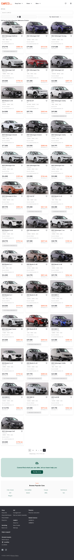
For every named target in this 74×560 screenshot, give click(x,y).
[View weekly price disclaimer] (22, 48)
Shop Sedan (5, 517)
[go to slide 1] (9, 97)
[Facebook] (2, 550)
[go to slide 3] (12, 97)
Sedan (28, 493)
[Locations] (71, 3)
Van (64, 493)
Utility (46, 493)
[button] (19, 16)
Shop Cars (18, 3)
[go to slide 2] (35, 97)
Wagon (10, 495)
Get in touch (5, 539)
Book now (4, 528)
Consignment (17, 512)
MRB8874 (31, 523)
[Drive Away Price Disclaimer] (7, 48)
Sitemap (15, 528)
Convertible (28, 490)
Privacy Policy (15, 555)
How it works (16, 525)
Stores (28, 3)
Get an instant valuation (20, 515)
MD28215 (31, 520)
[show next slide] (21, 29)
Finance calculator (34, 512)
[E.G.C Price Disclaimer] (29, 208)
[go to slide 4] (13, 97)
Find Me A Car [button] (37, 472)
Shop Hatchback (6, 515)
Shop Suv (4, 520)
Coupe (46, 490)
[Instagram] (6, 550)
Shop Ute (4, 512)
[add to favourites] (22, 36)
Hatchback (64, 490)
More (37, 3)
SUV (10, 493)
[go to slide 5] (39, 97)
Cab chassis (10, 490)
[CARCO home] (6, 3)
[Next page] (44, 450)
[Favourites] (66, 3)
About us (15, 523)
